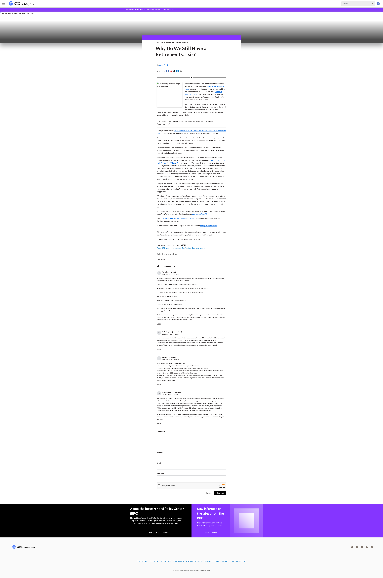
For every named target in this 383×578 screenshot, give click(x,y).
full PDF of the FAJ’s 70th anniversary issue (177, 218)
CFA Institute (142, 561)
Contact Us (154, 561)
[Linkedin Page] (352, 547)
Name (159, 453)
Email (159, 463)
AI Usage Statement (194, 561)
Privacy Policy (178, 561)
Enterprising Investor (153, 9)
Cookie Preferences (238, 561)
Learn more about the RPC (158, 532)
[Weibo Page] (367, 547)
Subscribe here (211, 532)
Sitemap (225, 561)
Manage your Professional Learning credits (188, 248)
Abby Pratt (163, 65)
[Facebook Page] (357, 547)
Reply (159, 324)
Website (160, 473)
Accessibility (166, 561)
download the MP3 (199, 214)
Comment (161, 431)
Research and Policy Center (133, 9)
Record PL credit (163, 248)
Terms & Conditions (211, 561)
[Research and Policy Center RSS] (372, 547)
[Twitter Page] (362, 547)
